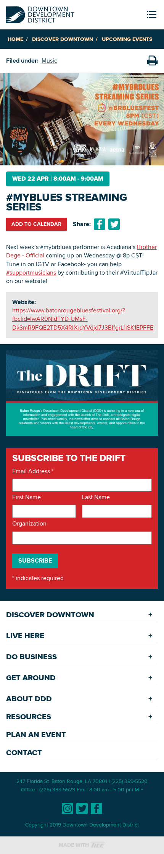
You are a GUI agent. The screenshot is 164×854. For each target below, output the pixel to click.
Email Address (32, 471)
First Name (26, 497)
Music (49, 60)
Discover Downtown (62, 39)
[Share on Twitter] (114, 224)
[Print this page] (152, 60)
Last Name (96, 497)
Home (15, 39)
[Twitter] (82, 808)
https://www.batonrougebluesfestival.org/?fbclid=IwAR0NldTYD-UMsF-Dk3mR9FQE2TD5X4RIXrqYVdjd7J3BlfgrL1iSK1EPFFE (82, 319)
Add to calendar (36, 224)
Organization (29, 523)
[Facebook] (96, 808)
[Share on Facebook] (99, 224)
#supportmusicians (31, 272)
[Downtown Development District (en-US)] (40, 13)
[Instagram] (67, 808)
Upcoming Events (127, 39)
